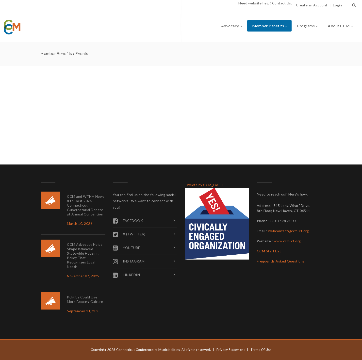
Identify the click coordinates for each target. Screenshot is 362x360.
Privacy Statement (230, 350)
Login (337, 5)
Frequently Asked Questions (281, 261)
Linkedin (131, 274)
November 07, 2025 (83, 276)
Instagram (134, 261)
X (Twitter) (134, 234)
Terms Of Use (261, 350)
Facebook (133, 220)
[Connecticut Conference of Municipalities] (12, 27)
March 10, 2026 (79, 223)
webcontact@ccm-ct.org (288, 231)
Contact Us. (282, 3)
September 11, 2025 (83, 311)
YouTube (131, 247)
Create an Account (312, 5)
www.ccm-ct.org (287, 241)
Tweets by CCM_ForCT (204, 185)
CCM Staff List (269, 251)
